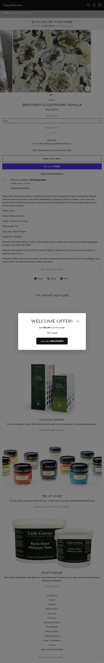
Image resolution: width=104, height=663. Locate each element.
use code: (52, 341)
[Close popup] (77, 322)
